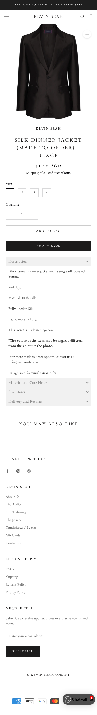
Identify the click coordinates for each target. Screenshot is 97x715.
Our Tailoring (16, 512)
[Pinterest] (29, 470)
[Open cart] (91, 16)
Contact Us (13, 543)
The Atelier (13, 504)
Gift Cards (13, 535)
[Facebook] (7, 470)
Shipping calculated (39, 173)
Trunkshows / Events (21, 527)
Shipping (12, 577)
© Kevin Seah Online (48, 675)
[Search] (82, 16)
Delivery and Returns (25, 401)
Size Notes (17, 392)
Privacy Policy (15, 592)
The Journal (14, 520)
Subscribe (22, 651)
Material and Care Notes (27, 383)
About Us (12, 496)
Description (17, 261)
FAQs (10, 569)
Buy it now (48, 246)
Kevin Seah (48, 129)
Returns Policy (16, 584)
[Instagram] (18, 470)
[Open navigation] (6, 16)
